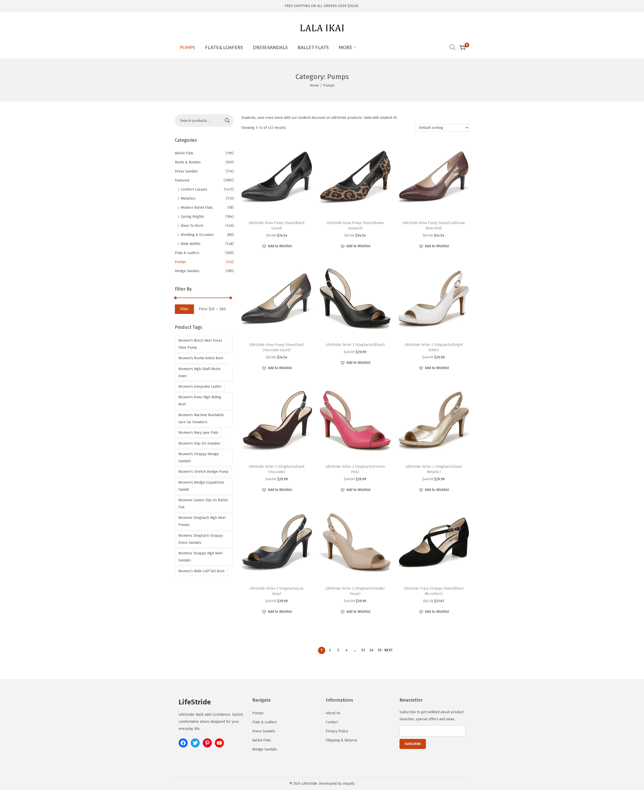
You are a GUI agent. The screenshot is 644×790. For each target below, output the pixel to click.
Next (388, 650)
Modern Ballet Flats (197, 207)
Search (227, 120)
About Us (333, 713)
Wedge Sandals (187, 271)
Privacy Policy (337, 731)
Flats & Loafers (187, 253)
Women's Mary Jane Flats (198, 432)
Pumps (180, 262)
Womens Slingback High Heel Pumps (202, 521)
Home (314, 85)
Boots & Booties (188, 162)
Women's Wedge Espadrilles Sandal (201, 486)
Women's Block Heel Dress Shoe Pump (200, 344)
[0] (462, 47)
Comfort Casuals (194, 189)
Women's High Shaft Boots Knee (199, 372)
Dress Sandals (186, 171)
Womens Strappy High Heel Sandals (200, 556)
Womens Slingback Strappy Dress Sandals (200, 539)
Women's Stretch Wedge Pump (203, 472)
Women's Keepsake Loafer (199, 386)
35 (380, 650)
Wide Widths (190, 244)
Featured (182, 180)
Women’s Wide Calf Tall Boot (201, 571)
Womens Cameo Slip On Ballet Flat (203, 503)
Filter (184, 309)
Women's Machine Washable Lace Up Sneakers (201, 418)
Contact (332, 722)
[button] (277, 246)
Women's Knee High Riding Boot (199, 400)
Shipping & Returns (341, 740)
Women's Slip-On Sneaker (199, 443)
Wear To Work (192, 226)
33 (363, 650)
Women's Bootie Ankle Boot (200, 358)
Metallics (188, 198)
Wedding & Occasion (197, 235)
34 (371, 650)
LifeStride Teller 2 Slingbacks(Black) (355, 345)
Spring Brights (192, 216)
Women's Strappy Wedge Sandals (198, 457)
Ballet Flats (184, 153)
